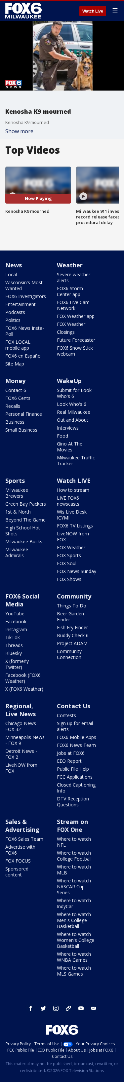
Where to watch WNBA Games (74, 957)
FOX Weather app (76, 316)
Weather (70, 265)
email (93, 1008)
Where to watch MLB (74, 870)
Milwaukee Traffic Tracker (76, 460)
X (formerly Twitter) (17, 664)
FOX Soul (66, 563)
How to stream (73, 490)
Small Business (21, 430)
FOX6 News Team (76, 745)
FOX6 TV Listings (75, 525)
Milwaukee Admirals (16, 552)
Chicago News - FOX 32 (22, 726)
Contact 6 (15, 390)
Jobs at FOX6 (71, 753)
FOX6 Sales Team (24, 839)
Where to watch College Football (74, 856)
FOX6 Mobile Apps (76, 737)
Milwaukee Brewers (16, 493)
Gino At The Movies (69, 447)
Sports (15, 480)
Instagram (16, 629)
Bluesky (13, 653)
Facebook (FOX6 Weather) (23, 678)
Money (15, 381)
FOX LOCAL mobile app (17, 345)
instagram (56, 1008)
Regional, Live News (20, 710)
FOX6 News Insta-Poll (24, 331)
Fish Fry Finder (72, 627)
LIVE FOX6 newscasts (68, 501)
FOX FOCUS (18, 861)
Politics (13, 320)
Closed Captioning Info (76, 788)
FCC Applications (75, 777)
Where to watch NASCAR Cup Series (74, 886)
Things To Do (71, 605)
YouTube (14, 613)
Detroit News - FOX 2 (21, 754)
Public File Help (73, 769)
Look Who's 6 (71, 404)
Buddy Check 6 (73, 635)
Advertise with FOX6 (20, 850)
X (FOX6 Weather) (24, 689)
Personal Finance (23, 414)
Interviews (68, 428)
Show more (19, 131)
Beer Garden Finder (70, 616)
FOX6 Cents (17, 398)
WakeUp (69, 381)
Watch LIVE (74, 480)
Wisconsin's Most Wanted (24, 285)
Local (11, 274)
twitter (43, 1008)
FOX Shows (69, 579)
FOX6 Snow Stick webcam (75, 351)
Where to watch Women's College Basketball (75, 940)
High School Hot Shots (22, 530)
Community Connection (69, 654)
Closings (66, 332)
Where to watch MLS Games (74, 971)
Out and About (72, 420)
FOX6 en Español (23, 356)
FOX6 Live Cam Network (73, 305)
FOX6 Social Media (22, 600)
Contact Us (73, 706)
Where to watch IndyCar (74, 903)
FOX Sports (69, 555)
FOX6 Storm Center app (70, 291)
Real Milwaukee (73, 412)
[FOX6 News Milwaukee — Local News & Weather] (24, 11)
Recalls (12, 406)
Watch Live (92, 11)
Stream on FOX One (72, 825)
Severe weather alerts (73, 277)
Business (14, 422)
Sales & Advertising (22, 825)
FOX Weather (71, 324)
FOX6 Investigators (25, 296)
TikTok (12, 637)
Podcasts (15, 312)
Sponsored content (16, 872)
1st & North (18, 512)
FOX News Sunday (76, 571)
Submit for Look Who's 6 (74, 393)
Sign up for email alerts (75, 726)
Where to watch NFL (74, 842)
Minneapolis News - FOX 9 (25, 740)
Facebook (15, 621)
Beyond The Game (25, 520)
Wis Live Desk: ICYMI (72, 515)
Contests (66, 715)
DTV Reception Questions (73, 801)
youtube (81, 1008)
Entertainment (20, 304)
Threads (14, 645)
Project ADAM (72, 643)
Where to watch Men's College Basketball (74, 920)
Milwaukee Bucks (23, 541)
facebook (30, 1008)
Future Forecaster (76, 340)
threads (68, 1008)
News (13, 265)
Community (74, 596)
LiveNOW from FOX (73, 536)
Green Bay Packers (25, 504)
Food (62, 436)
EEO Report (69, 761)
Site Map (14, 364)
